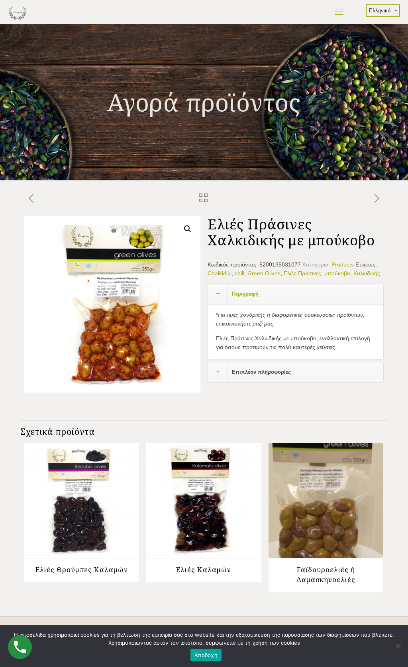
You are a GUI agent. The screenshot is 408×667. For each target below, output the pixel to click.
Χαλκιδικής (366, 273)
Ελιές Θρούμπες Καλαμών (81, 569)
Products (343, 264)
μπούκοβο (337, 273)
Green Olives (263, 273)
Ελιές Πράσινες (302, 273)
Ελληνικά (380, 11)
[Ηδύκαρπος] (17, 12)
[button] (187, 229)
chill (239, 273)
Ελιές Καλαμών (203, 569)
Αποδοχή (206, 655)
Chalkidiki (219, 273)
